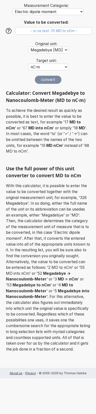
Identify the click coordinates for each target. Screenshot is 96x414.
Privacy (30, 373)
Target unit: (46, 60)
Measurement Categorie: (46, 5)
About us (16, 373)
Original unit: (46, 43)
